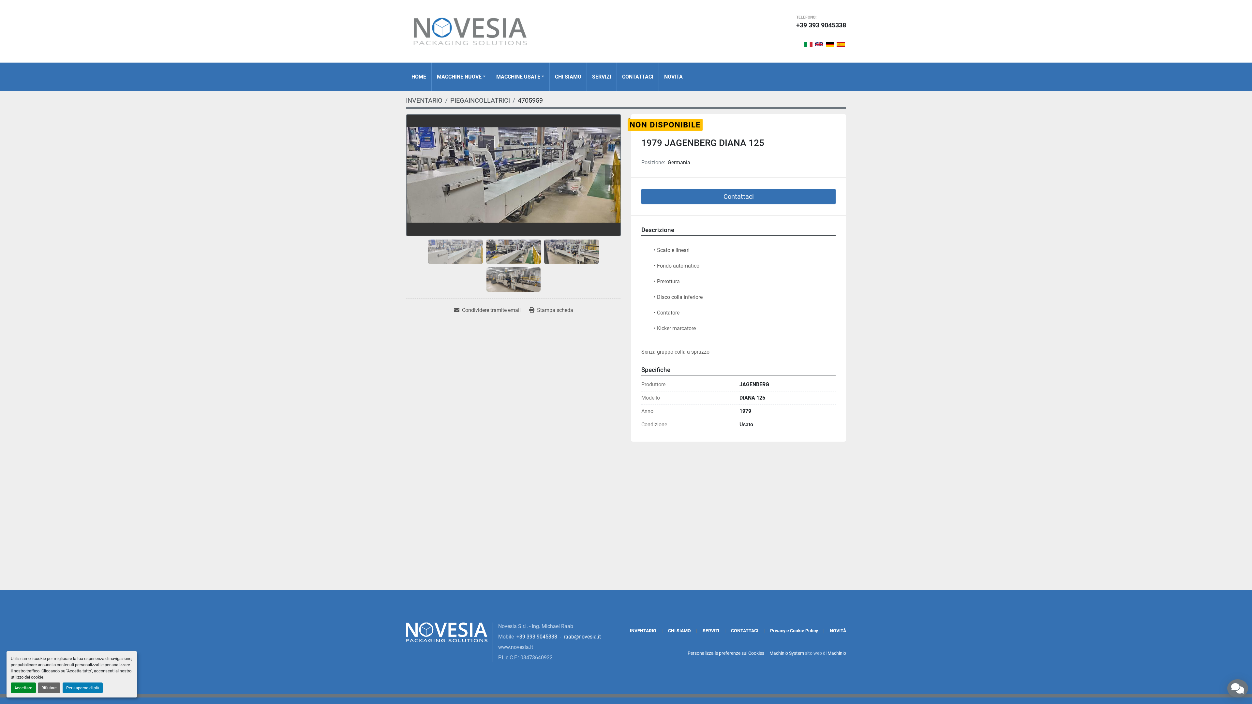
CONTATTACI (637, 77)
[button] (461, 77)
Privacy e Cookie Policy (794, 630)
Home (418, 77)
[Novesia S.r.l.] (446, 632)
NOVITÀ (673, 77)
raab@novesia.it (582, 637)
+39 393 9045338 (821, 25)
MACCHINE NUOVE (459, 77)
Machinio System (786, 653)
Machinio (836, 653)
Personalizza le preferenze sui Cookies (726, 653)
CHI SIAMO (568, 77)
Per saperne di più (82, 687)
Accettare (23, 687)
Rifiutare (49, 687)
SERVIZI (601, 77)
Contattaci (738, 196)
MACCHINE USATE (518, 77)
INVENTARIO (643, 630)
